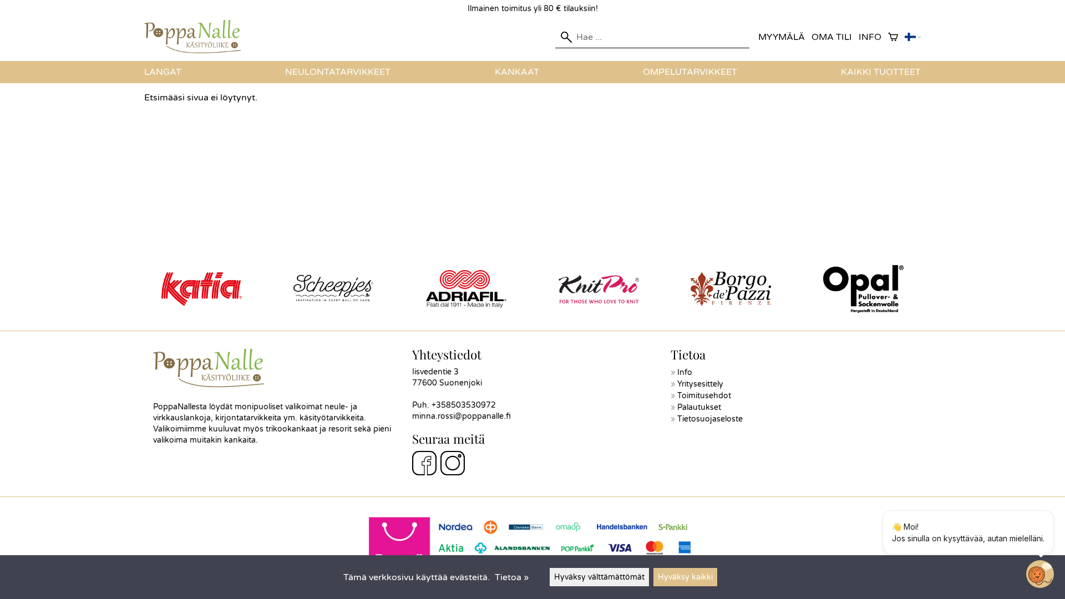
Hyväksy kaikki (685, 577)
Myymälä (781, 37)
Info (870, 37)
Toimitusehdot (704, 395)
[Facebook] (424, 465)
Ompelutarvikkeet (690, 72)
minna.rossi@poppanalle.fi (461, 416)
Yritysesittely (700, 384)
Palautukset (699, 407)
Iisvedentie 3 (435, 372)
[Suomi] (913, 37)
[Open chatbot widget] (1040, 574)
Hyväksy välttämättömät (599, 577)
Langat (162, 72)
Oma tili (832, 37)
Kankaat (517, 72)
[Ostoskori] (893, 37)
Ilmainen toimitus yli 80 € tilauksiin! (533, 8)
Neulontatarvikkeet (337, 72)
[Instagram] (452, 465)
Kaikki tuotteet (881, 72)
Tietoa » (512, 577)
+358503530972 (464, 405)
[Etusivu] (197, 50)
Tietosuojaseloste (710, 419)
